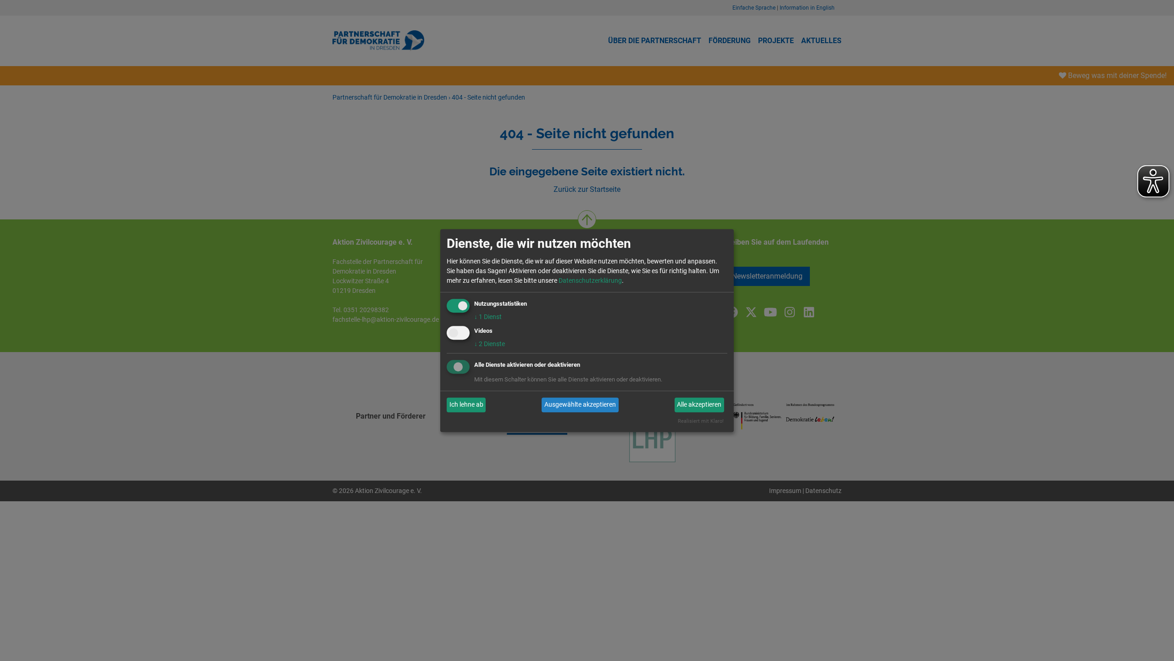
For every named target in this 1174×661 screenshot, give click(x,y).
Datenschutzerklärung (590, 280)
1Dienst (488, 316)
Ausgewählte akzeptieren (580, 405)
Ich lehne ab (466, 405)
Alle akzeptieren (699, 405)
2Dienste (489, 343)
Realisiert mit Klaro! (701, 421)
